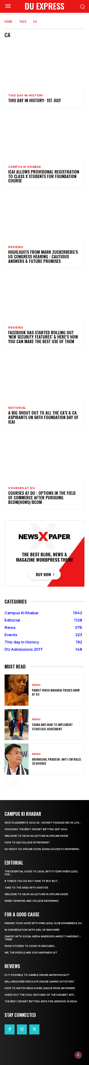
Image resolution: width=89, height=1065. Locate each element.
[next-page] (15, 783)
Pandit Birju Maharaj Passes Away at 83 (56, 692)
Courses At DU (21, 488)
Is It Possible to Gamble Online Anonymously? (37, 975)
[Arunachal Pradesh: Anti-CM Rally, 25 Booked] (17, 759)
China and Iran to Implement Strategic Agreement (52, 726)
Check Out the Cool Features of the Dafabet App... (40, 994)
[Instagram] (22, 1029)
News (36, 685)
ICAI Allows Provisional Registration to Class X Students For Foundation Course (43, 176)
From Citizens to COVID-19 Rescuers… (30, 946)
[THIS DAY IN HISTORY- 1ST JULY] (44, 66)
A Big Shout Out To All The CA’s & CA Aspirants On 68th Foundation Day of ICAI (43, 417)
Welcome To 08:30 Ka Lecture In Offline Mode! (36, 835)
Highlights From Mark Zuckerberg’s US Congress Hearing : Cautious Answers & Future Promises (43, 256)
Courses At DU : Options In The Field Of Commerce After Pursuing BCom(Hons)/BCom (42, 497)
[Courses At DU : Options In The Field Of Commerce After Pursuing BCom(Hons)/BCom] (44, 458)
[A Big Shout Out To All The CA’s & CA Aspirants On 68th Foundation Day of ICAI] (44, 378)
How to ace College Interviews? (27, 842)
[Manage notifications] (78, 1055)
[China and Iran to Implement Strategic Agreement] (17, 724)
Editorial (17, 408)
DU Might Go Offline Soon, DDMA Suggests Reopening (42, 849)
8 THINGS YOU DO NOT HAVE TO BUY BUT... (32, 881)
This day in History (25, 95)
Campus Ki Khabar (24, 167)
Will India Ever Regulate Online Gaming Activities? (39, 981)
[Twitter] (34, 1029)
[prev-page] (7, 783)
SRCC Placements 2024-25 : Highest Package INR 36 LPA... (43, 822)
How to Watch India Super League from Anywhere (40, 988)
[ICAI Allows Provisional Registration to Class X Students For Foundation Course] (44, 137)
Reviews (15, 247)
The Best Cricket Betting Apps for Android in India (41, 1001)
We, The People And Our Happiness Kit (31, 952)
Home (9, 21)
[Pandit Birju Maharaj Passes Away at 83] (17, 690)
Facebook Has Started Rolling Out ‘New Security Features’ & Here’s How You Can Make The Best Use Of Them (43, 337)
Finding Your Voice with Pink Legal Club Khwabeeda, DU (43, 923)
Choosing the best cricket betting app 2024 (36, 829)
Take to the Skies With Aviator (26, 887)
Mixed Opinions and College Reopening (32, 900)
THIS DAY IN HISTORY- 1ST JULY (34, 100)
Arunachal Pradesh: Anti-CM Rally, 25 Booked (56, 761)
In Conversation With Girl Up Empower (32, 929)
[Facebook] (10, 1029)
